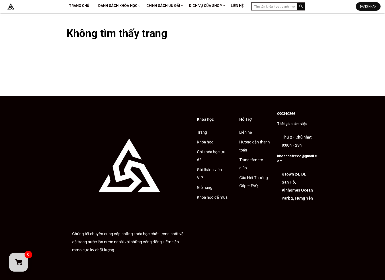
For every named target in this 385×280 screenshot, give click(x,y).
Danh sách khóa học (117, 6)
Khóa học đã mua (212, 197)
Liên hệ (237, 6)
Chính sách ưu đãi (163, 6)
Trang (202, 132)
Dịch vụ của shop (205, 6)
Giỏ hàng (204, 187)
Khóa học (205, 142)
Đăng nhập (368, 6)
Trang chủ (79, 6)
